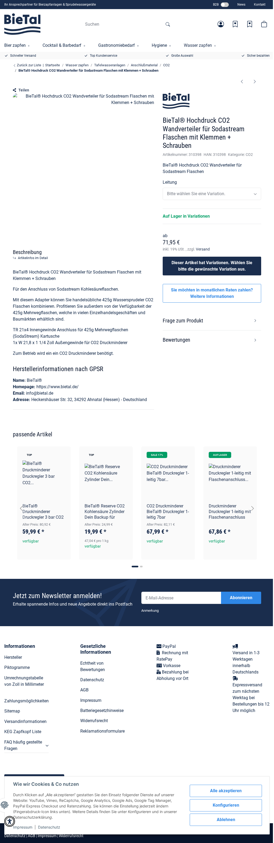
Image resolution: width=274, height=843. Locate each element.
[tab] (135, 566)
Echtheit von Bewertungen (92, 666)
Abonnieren (241, 597)
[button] (220, 24)
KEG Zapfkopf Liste (22, 731)
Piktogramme (17, 667)
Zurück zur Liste (28, 65)
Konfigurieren (226, 805)
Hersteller (13, 657)
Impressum (22, 827)
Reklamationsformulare (102, 731)
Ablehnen (226, 819)
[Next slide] (252, 508)
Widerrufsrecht (94, 720)
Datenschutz (49, 827)
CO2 (249, 154)
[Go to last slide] (21, 508)
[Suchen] (167, 24)
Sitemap (12, 711)
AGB (84, 689)
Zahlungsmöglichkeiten (26, 700)
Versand (203, 249)
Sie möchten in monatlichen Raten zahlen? (212, 293)
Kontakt (259, 4)
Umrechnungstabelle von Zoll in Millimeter (24, 681)
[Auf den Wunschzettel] (61, 455)
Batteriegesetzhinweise (102, 710)
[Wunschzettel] (235, 24)
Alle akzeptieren (226, 790)
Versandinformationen (25, 721)
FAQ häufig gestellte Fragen (23, 745)
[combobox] (212, 194)
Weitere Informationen (212, 296)
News (241, 4)
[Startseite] (22, 24)
